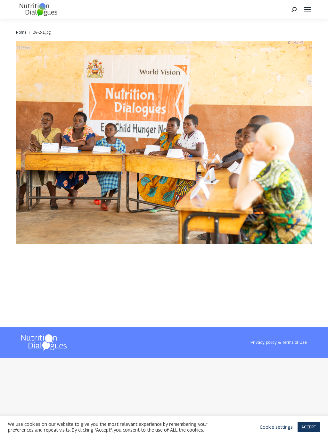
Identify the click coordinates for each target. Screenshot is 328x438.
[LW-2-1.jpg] (164, 142)
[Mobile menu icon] (307, 9)
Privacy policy (263, 342)
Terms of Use (294, 342)
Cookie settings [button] (276, 427)
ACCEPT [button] (308, 426)
